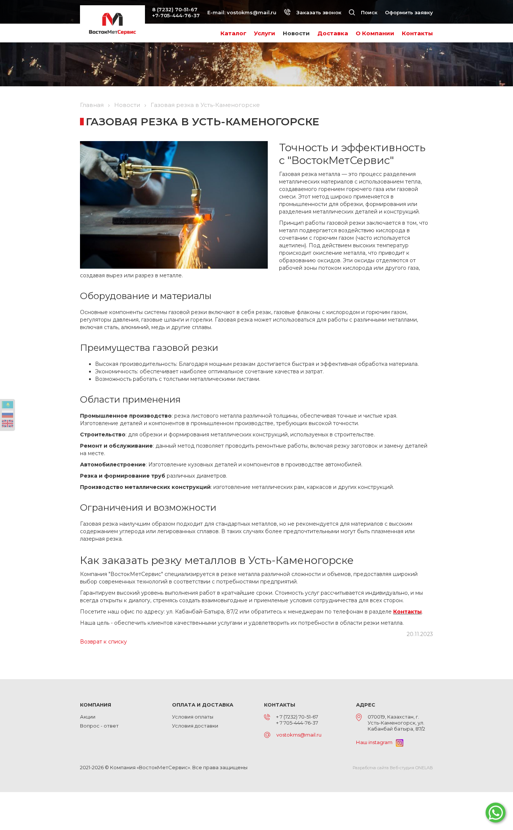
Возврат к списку (103, 641)
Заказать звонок (318, 12)
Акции (87, 717)
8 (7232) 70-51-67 (175, 9)
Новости (296, 33)
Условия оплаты (192, 717)
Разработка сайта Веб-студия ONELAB (393, 767)
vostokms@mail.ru (251, 12)
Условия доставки (195, 726)
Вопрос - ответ (99, 726)
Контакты (417, 33)
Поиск (368, 12)
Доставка (332, 33)
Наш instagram (376, 742)
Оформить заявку (409, 12)
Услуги (264, 33)
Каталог (233, 33)
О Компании (375, 33)
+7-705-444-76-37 (176, 15)
